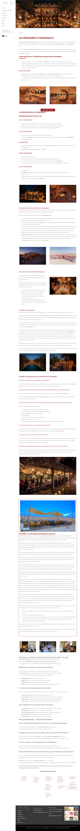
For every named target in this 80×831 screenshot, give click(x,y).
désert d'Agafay (26, 238)
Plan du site (20, 822)
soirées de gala (59, 431)
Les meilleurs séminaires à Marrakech (24, 778)
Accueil (20, 32)
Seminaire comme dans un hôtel (49, 795)
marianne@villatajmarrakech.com (7, 31)
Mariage (19, 812)
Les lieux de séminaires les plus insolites (48, 778)
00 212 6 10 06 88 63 (56, 811)
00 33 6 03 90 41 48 (37, 810)
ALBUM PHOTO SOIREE (26, 149)
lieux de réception (65, 393)
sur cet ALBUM (42, 127)
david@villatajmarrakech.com (55, 815)
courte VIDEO (57, 127)
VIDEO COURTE (36, 149)
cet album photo (28, 139)
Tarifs (19, 820)
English (6, 36)
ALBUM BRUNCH (59, 161)
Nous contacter (72, 787)
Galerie (19, 810)
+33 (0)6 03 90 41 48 (5, 30)
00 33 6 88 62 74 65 (58, 809)
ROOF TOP (43, 149)
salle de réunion (46, 396)
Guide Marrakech (21, 818)
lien (34, 67)
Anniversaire (20, 816)
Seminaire (20, 814)
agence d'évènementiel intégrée (31, 49)
